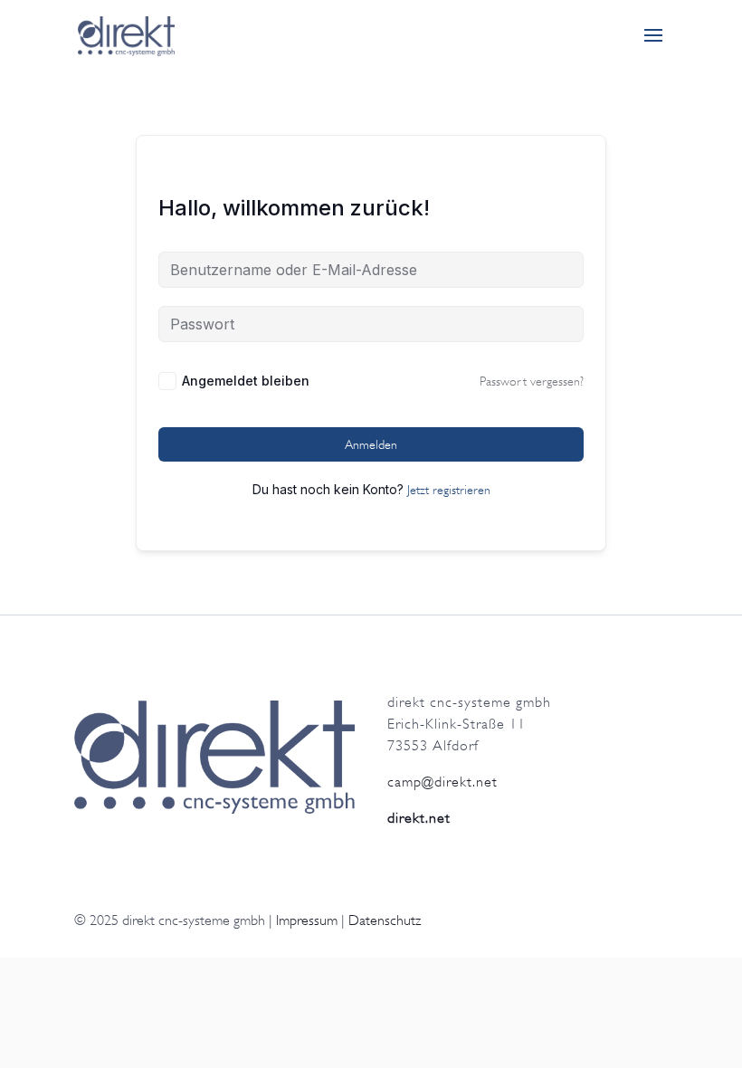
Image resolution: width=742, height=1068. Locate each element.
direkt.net (419, 818)
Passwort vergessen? (532, 381)
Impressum (307, 920)
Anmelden (371, 444)
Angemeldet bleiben (245, 380)
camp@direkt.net (442, 782)
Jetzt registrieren (448, 489)
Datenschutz (384, 920)
